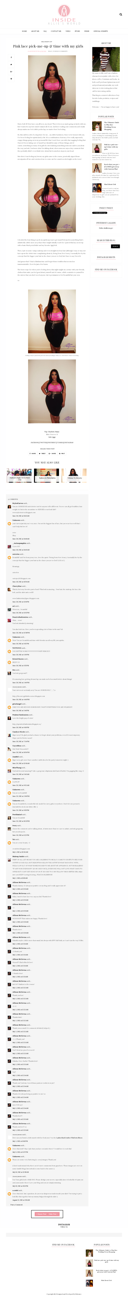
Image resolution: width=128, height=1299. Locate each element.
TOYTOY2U (16, 648)
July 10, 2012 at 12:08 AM (20, 1172)
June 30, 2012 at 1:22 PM (20, 835)
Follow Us (64, 1227)
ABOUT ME (35, 31)
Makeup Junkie (18, 856)
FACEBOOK (35, 442)
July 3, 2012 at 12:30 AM (20, 922)
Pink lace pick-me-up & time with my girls (106, 1261)
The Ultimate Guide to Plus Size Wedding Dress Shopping (106, 1251)
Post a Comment (16, 1205)
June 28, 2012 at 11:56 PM (20, 752)
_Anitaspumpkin (19, 543)
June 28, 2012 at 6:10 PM (20, 727)
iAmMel (15, 757)
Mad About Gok (106, 1280)
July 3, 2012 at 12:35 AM (20, 1119)
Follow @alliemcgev (106, 228)
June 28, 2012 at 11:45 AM (20, 516)
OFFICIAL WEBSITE (101, 31)
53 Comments (62, 51)
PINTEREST (52, 442)
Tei (13, 839)
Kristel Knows (18, 659)
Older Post (53, 1214)
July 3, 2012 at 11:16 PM (20, 1141)
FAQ (45, 31)
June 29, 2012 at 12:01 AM (20, 763)
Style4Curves (17, 503)
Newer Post (42, 1214)
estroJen (15, 554)
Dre (13, 670)
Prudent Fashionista (20, 715)
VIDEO (68, 31)
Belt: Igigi (52, 437)
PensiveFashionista (20, 617)
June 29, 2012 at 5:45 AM (20, 774)
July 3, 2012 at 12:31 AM (20, 944)
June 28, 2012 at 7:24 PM (20, 741)
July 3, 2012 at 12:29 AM (20, 889)
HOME (24, 31)
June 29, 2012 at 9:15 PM (20, 810)
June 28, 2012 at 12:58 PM (21, 633)
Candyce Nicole (18, 732)
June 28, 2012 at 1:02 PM (20, 644)
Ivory (14, 825)
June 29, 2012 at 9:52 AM (20, 785)
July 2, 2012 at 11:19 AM (20, 878)
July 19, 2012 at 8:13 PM (20, 1186)
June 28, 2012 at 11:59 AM (20, 582)
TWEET (43, 453)
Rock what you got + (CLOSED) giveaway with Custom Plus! (106, 1271)
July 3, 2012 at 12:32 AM (20, 988)
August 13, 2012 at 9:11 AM (21, 1200)
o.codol (15, 1190)
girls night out (46, 41)
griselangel (17, 704)
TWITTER (43, 442)
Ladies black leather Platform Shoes (69, 1138)
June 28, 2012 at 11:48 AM (20, 539)
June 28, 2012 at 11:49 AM (20, 550)
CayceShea (16, 746)
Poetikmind (17, 814)
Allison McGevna (34, 51)
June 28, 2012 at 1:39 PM (20, 655)
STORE (77, 31)
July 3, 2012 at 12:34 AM (20, 1075)
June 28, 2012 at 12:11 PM (20, 602)
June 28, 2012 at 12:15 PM (20, 613)
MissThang (16, 768)
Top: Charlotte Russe (51, 432)
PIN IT (63, 453)
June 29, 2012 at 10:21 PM (21, 821)
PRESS (86, 31)
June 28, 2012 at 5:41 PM (20, 710)
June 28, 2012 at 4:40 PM (20, 699)
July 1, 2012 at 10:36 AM (20, 852)
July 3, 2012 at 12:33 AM (20, 1042)
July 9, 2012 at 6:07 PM (20, 1152)
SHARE (33, 453)
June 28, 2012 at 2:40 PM (20, 683)
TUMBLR (60, 442)
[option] (20, 476)
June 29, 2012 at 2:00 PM (20, 796)
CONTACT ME (56, 31)
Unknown (16, 520)
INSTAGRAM (68, 442)
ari (13, 606)
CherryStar (17, 586)
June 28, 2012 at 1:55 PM (20, 666)
